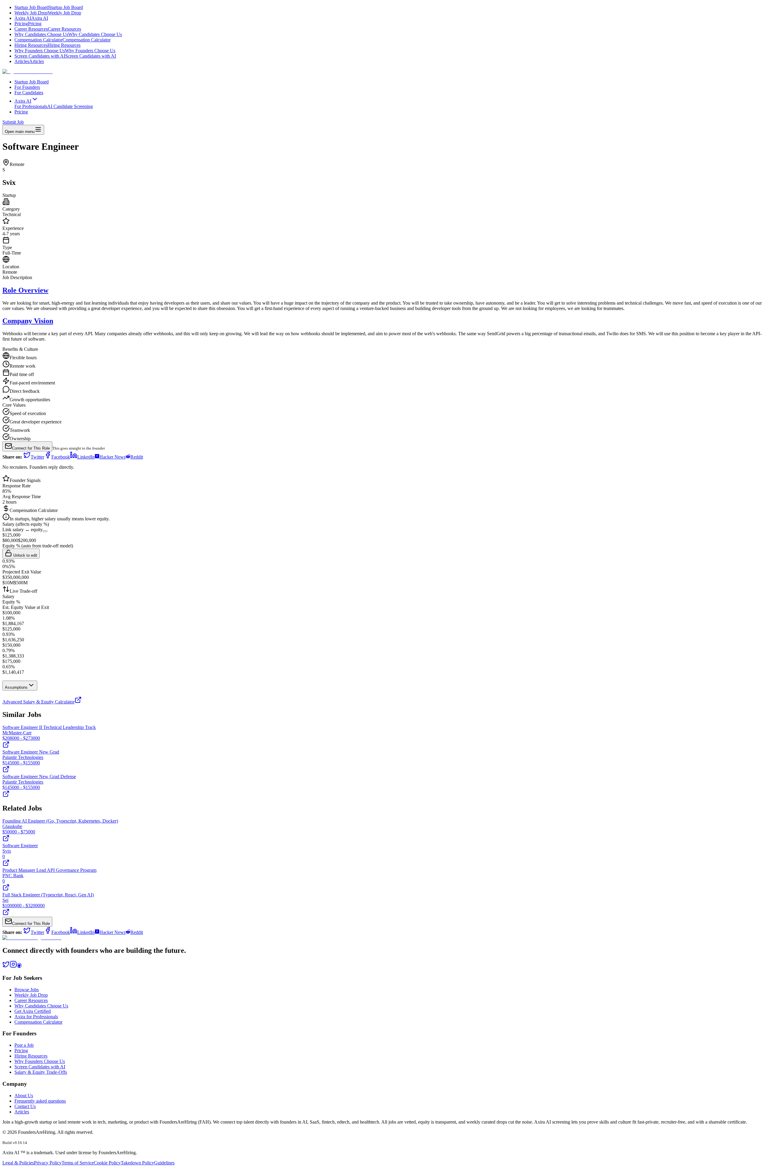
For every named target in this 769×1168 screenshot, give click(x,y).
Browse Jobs (26, 989)
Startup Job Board (48, 7)
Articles (29, 61)
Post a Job (24, 1045)
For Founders (27, 87)
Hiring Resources (47, 45)
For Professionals (30, 106)
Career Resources (47, 29)
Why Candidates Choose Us (68, 34)
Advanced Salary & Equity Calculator (38, 701)
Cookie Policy (107, 1162)
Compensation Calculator (62, 39)
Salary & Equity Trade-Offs (40, 1072)
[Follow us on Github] (19, 966)
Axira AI (31, 18)
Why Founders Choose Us (64, 50)
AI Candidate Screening (70, 106)
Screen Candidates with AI (65, 56)
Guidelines (164, 1162)
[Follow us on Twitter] (6, 966)
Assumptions (16, 687)
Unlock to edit (24, 555)
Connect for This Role (31, 448)
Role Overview (25, 290)
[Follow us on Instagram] (13, 966)
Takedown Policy (137, 1162)
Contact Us (25, 1106)
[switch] (45, 531)
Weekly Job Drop (47, 12)
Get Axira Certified (32, 1011)
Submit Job (13, 122)
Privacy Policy (48, 1162)
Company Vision (27, 321)
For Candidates (28, 92)
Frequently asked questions (40, 1100)
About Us (23, 1095)
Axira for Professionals (36, 1016)
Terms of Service (78, 1162)
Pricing (27, 23)
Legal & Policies (18, 1162)
